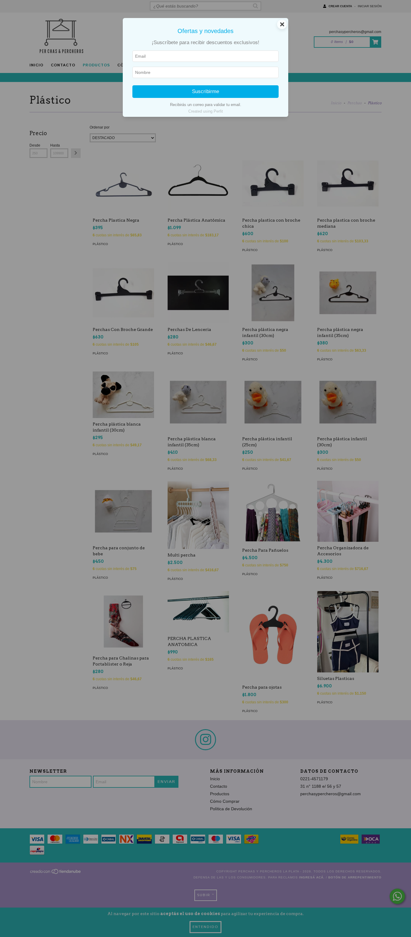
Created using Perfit (205, 111)
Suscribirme (205, 91)
